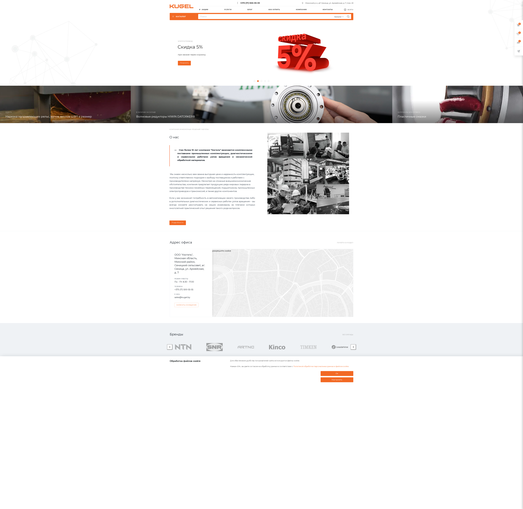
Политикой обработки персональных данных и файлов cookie (321, 366)
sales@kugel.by (182, 297)
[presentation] (169, 347)
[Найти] (348, 16)
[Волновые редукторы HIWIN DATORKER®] (261, 104)
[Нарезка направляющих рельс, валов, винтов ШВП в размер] (65, 104)
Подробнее (185, 70)
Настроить (337, 380)
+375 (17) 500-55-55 (249, 3)
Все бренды (348, 335)
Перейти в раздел (345, 243)
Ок (337, 373)
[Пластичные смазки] (457, 104)
